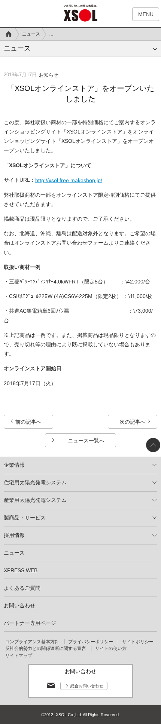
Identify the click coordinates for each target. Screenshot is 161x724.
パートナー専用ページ (30, 623)
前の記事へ (28, 422)
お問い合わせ (19, 605)
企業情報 (14, 465)
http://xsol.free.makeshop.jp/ (68, 180)
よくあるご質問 (22, 587)
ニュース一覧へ (86, 441)
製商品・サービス (25, 518)
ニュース (31, 34)
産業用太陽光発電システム (35, 500)
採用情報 (14, 535)
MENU (146, 14)
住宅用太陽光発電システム (35, 482)
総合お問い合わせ (86, 686)
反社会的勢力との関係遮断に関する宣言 (45, 648)
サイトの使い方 (111, 648)
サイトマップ (18, 655)
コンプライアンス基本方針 (32, 641)
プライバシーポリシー (90, 641)
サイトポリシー (138, 641)
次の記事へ (132, 422)
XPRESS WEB (20, 570)
